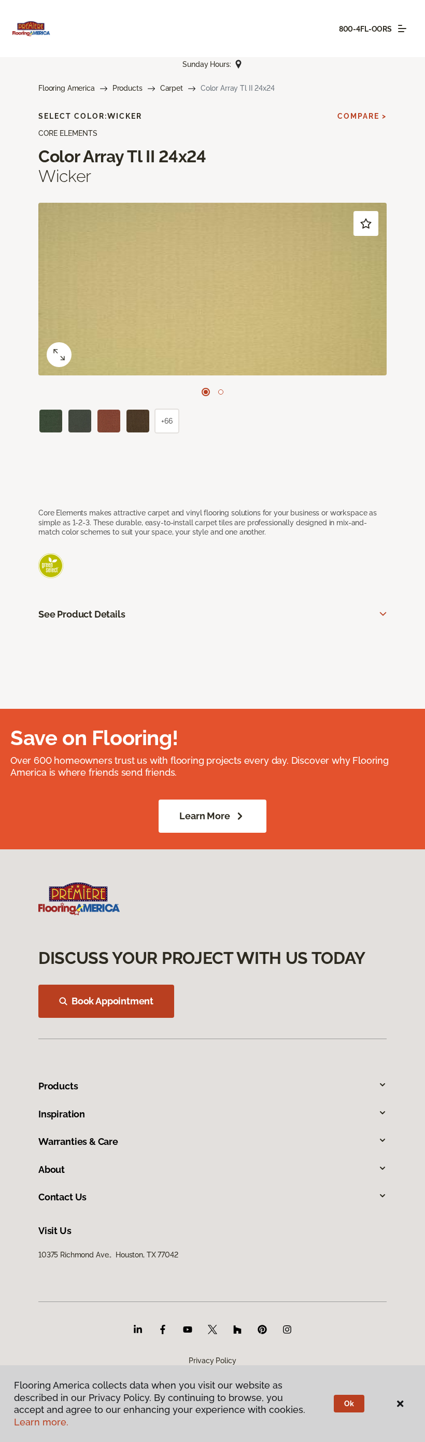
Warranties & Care (78, 1141)
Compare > (362, 116)
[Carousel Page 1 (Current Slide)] (206, 392)
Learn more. (41, 1422)
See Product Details (81, 614)
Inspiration (61, 1114)
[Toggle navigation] (402, 28)
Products (127, 88)
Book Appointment (112, 1001)
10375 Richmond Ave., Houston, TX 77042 (108, 1255)
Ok (349, 1403)
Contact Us (62, 1197)
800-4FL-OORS (365, 29)
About (51, 1169)
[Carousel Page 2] (220, 392)
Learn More (204, 815)
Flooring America (66, 88)
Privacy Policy (212, 1360)
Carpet (171, 88)
